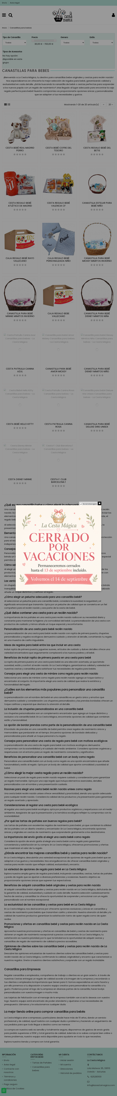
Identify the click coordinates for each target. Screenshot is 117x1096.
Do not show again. (90, 504)
